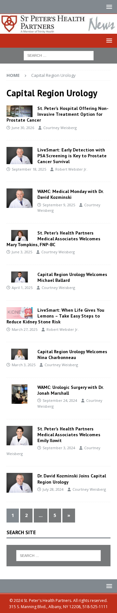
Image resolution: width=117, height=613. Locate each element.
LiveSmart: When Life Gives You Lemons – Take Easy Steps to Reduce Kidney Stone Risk (55, 316)
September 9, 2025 (59, 204)
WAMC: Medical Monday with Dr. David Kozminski (70, 194)
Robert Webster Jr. (71, 169)
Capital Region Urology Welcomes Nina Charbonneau (72, 354)
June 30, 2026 (23, 127)
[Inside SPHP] (19, 235)
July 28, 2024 (53, 489)
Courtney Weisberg (60, 127)
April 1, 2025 (22, 287)
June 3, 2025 (22, 251)
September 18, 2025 (29, 169)
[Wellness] (19, 155)
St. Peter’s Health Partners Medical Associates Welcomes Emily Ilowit (68, 434)
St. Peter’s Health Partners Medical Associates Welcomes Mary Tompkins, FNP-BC (53, 238)
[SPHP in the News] (19, 198)
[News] (19, 111)
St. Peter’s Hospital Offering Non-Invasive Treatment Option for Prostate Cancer (57, 114)
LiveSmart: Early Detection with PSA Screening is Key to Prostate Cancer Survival (72, 155)
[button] (108, 7)
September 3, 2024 (59, 447)
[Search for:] (59, 55)
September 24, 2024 (60, 400)
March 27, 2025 (24, 329)
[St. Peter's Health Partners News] (58, 30)
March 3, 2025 (23, 364)
